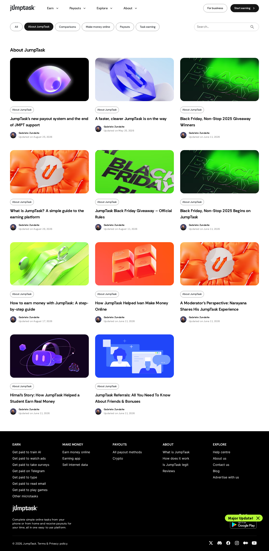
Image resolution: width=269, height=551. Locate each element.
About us (219, 458)
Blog (216, 471)
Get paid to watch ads (29, 458)
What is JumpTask (176, 452)
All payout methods (127, 452)
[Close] (258, 518)
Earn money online (76, 452)
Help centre (221, 452)
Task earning (147, 27)
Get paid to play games (29, 490)
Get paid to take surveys (30, 465)
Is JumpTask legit (175, 465)
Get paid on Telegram (28, 471)
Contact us (221, 465)
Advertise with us (226, 477)
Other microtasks (25, 496)
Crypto (118, 458)
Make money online (98, 27)
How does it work (176, 458)
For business (215, 8)
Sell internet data (75, 465)
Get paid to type (24, 477)
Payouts (125, 27)
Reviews (169, 471)
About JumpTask (38, 26)
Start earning (242, 8)
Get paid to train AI (26, 452)
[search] (252, 27)
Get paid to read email (29, 483)
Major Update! (240, 518)
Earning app (71, 458)
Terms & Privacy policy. (53, 543)
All (16, 27)
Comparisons (67, 27)
